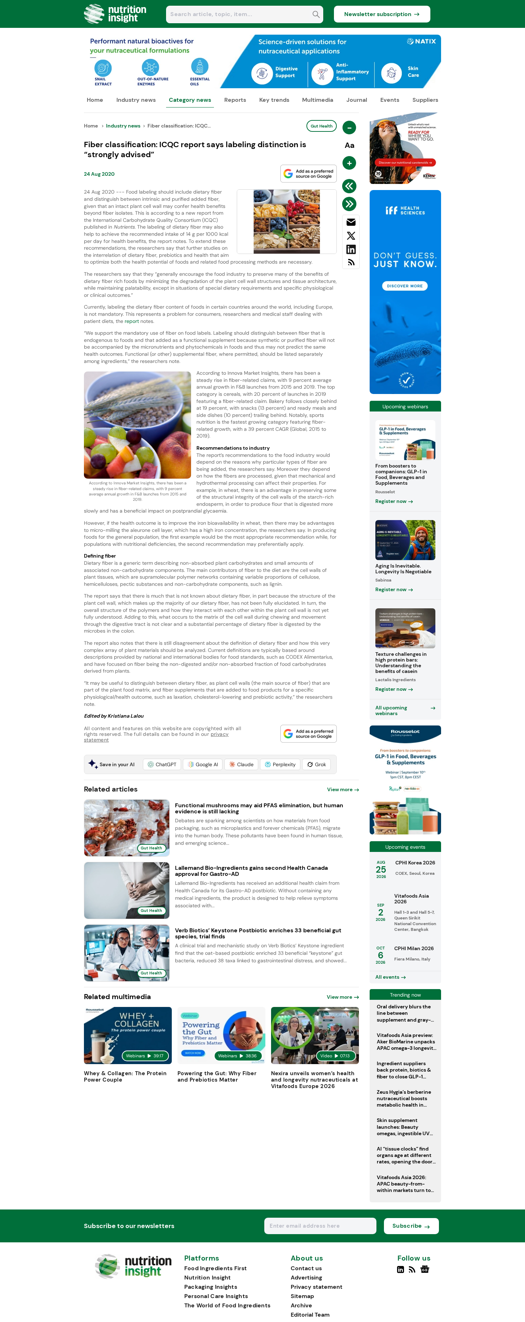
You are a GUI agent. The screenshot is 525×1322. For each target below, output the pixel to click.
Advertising (306, 1277)
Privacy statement (316, 1286)
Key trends (274, 99)
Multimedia (317, 99)
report (132, 321)
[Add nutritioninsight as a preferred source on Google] (308, 174)
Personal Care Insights (216, 1296)
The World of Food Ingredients (227, 1305)
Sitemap (302, 1296)
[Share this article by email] (350, 223)
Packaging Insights (210, 1286)
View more (339, 789)
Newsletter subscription (377, 14)
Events (389, 99)
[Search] (316, 15)
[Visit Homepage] (115, 26)
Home (95, 99)
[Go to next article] (350, 204)
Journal (356, 99)
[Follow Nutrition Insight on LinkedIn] (400, 1272)
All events (387, 977)
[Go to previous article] (350, 186)
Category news (190, 99)
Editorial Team (310, 1314)
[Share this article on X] (350, 237)
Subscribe (407, 1225)
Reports (235, 99)
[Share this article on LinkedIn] (350, 251)
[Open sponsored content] (262, 86)
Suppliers (425, 99)
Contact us (306, 1268)
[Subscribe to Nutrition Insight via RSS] (350, 265)
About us (307, 1258)
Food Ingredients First (215, 1268)
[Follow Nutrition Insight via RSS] (413, 1272)
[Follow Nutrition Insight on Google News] (425, 1272)
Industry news (136, 99)
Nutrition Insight (207, 1277)
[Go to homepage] (133, 1277)
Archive (301, 1305)
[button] (162, 764)
